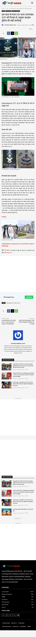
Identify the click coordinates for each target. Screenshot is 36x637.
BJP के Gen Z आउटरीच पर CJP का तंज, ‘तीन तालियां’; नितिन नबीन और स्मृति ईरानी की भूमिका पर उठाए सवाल (23, 384)
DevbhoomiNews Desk (10, 25)
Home (3, 8)
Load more (17, 518)
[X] (12, 33)
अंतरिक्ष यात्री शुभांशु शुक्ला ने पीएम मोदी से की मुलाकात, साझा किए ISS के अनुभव (26, 322)
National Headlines (15, 11)
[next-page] (5, 391)
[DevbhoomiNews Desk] (3, 25)
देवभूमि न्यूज (9, 252)
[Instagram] (6, 615)
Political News (5, 378)
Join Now (29, 297)
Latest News (8, 11)
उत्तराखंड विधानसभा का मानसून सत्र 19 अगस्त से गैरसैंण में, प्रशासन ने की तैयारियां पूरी (9, 322)
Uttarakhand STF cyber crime (13, 303)
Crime (7, 8)
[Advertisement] (18, 274)
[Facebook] (8, 33)
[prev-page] (3, 391)
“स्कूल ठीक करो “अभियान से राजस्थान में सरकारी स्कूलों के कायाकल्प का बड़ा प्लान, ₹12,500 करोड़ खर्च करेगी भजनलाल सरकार (23, 365)
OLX (4, 65)
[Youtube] (18, 615)
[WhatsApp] (16, 33)
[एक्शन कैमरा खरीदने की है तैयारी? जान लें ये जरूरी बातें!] (6, 512)
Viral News (4, 369)
